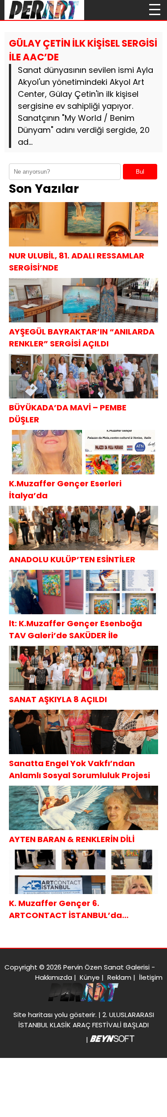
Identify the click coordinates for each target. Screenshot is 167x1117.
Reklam (119, 977)
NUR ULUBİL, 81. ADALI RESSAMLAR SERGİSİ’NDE (76, 261)
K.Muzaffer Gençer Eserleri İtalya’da (65, 489)
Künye (90, 977)
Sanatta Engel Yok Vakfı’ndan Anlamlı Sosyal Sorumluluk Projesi (79, 769)
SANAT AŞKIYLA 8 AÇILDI (58, 699)
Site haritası (33, 1014)
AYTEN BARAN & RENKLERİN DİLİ (71, 839)
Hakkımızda (53, 977)
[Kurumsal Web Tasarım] (112, 1039)
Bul (140, 171)
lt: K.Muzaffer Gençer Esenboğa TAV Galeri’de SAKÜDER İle (75, 629)
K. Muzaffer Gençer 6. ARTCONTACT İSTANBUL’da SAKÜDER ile (65, 909)
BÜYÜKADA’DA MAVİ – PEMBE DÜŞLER (67, 413)
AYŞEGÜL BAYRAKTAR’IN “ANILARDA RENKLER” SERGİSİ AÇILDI (82, 337)
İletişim (151, 977)
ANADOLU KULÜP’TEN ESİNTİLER (72, 559)
